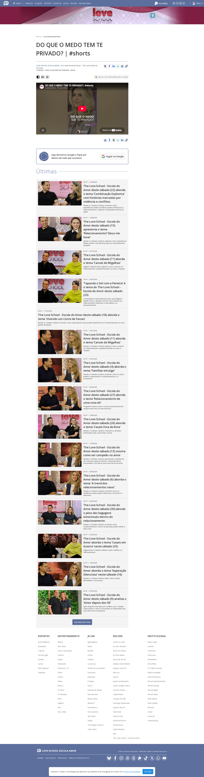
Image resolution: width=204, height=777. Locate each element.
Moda (60, 681)
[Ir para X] (177, 3)
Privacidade (62, 758)
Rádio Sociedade (154, 672)
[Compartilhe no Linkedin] (113, 66)
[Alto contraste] (38, 77)
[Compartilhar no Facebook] (109, 66)
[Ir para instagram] (180, 3)
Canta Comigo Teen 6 (121, 686)
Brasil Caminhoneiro (121, 681)
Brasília (29, 3)
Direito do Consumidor (96, 668)
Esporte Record (119, 707)
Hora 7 (90, 686)
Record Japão (153, 690)
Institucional (157, 636)
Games (60, 677)
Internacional (93, 694)
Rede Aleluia (152, 699)
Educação (91, 677)
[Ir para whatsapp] (158, 758)
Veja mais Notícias (82, 622)
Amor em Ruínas (119, 651)
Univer (150, 712)
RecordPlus (152, 664)
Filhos (60, 672)
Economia (91, 672)
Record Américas (154, 677)
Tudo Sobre (92, 729)
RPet (59, 699)
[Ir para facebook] (173, 3)
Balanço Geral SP (119, 668)
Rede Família (152, 703)
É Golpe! (91, 681)
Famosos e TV (63, 668)
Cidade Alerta (118, 694)
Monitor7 (91, 703)
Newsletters (152, 659)
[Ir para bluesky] (109, 758)
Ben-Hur (116, 672)
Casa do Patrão (119, 690)
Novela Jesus (118, 725)
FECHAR (147, 771)
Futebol (41, 659)
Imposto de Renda (95, 690)
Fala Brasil (117, 712)
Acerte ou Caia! (119, 642)
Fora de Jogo (43, 655)
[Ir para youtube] (164, 758)
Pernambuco (92, 707)
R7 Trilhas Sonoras (155, 668)
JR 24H (65, 3)
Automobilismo (44, 642)
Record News (85, 3)
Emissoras (152, 655)
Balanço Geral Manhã (121, 664)
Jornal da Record (119, 720)
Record (73, 3)
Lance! (40, 664)
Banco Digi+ (152, 642)
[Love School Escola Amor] (102, 15)
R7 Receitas (62, 694)
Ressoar (151, 707)
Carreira (151, 646)
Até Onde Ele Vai (119, 659)
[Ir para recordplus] (139, 758)
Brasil (90, 646)
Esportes (57, 3)
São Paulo (91, 716)
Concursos (92, 664)
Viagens (61, 703)
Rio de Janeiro (93, 712)
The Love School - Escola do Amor (126, 738)
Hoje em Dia (118, 716)
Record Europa (153, 686)
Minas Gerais (93, 699)
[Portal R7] (6, 3)
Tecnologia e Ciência (95, 725)
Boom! (115, 677)
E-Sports (41, 651)
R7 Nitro (61, 690)
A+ (42, 77)
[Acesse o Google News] (122, 66)
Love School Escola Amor (52, 37)
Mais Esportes (43, 668)
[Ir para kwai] (127, 758)
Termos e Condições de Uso (79, 758)
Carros (90, 655)
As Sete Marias (119, 655)
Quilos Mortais (118, 729)
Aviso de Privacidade (132, 772)
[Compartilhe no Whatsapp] (118, 66)
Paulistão (41, 672)
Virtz (59, 707)
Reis (114, 734)
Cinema (61, 655)
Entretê (47, 3)
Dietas (60, 659)
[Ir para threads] (133, 758)
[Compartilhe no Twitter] (105, 66)
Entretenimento (69, 636)
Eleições (38, 3)
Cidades (91, 659)
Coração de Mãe (119, 699)
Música (60, 686)
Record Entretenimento (157, 681)
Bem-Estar (62, 646)
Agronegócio (92, 642)
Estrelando (62, 664)
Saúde (90, 720)
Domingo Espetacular (121, 703)
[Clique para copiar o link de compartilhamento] (126, 66)
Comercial (151, 651)
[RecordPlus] (161, 3)
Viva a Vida (62, 712)
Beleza (60, 642)
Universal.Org (153, 720)
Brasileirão (42, 646)
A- (47, 77)
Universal (151, 716)
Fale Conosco (50, 758)
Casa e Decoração (65, 651)
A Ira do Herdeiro (119, 646)
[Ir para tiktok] (146, 758)
